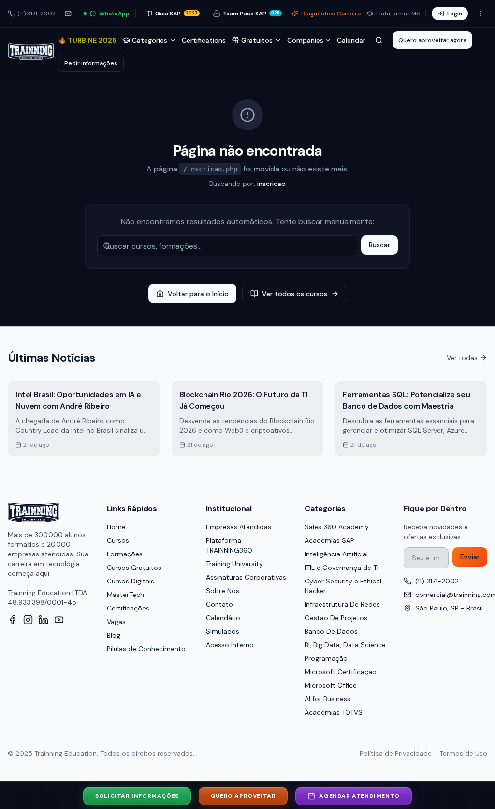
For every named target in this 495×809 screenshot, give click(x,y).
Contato (219, 604)
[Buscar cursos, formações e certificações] (379, 40)
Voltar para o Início (198, 293)
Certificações (128, 608)
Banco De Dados (331, 631)
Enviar (470, 557)
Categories (149, 40)
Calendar (351, 40)
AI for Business (327, 699)
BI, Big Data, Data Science (345, 644)
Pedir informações (90, 63)
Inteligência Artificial (336, 554)
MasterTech (125, 594)
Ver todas (462, 358)
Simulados (222, 631)
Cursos (118, 540)
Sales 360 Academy (337, 527)
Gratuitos (257, 40)
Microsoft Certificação (341, 671)
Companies (305, 40)
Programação (326, 658)
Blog (113, 635)
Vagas (116, 621)
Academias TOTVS (334, 712)
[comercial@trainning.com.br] (68, 13)
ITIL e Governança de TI (342, 567)
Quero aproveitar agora (432, 40)
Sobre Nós (222, 590)
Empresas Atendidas (238, 527)
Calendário (223, 617)
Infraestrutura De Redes (342, 604)
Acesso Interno (230, 644)
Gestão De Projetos (336, 617)
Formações (125, 554)
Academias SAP (329, 540)
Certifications (204, 40)
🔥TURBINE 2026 (87, 40)
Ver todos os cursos (294, 293)
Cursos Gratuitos (134, 567)
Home (116, 527)
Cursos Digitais (130, 581)
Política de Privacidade (396, 753)
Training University (234, 563)
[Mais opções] (480, 13)
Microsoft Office (331, 685)
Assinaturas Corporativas (246, 577)
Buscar (379, 245)
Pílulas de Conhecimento (146, 648)
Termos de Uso (463, 753)
